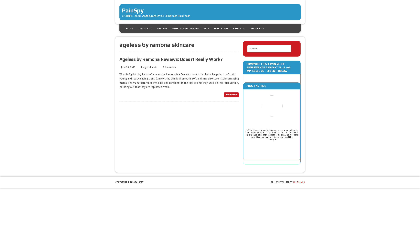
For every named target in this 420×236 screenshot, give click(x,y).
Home (129, 28)
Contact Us (257, 28)
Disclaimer (221, 28)
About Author (256, 85)
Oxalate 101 (145, 28)
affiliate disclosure (185, 28)
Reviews (162, 28)
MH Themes (299, 182)
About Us (239, 28)
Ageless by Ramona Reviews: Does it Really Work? (171, 59)
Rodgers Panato (149, 67)
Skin (206, 28)
